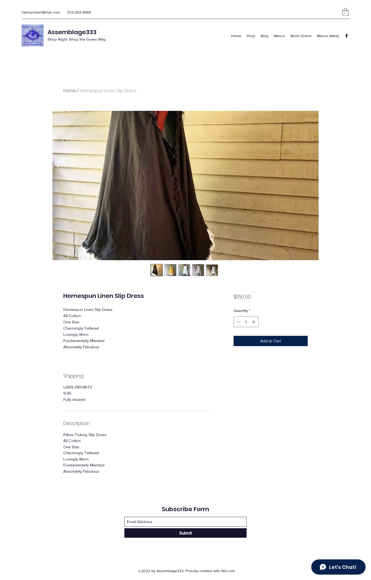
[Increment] (254, 322)
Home (69, 91)
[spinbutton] (245, 322)
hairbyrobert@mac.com (41, 12)
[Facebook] (346, 35)
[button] (345, 12)
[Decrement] (238, 322)
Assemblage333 (72, 32)
